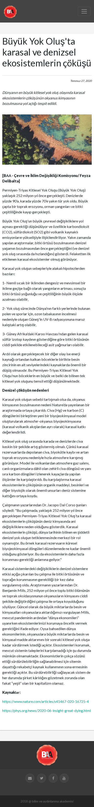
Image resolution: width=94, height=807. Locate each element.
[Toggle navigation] (84, 11)
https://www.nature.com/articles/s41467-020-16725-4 (45, 701)
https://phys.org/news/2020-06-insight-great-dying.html (46, 710)
